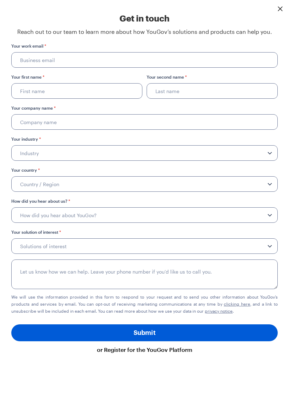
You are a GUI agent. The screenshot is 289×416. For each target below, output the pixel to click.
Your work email (28, 45)
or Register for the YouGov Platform (144, 349)
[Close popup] (280, 9)
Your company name (33, 107)
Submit (145, 333)
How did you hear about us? (40, 200)
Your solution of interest (36, 232)
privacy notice (219, 310)
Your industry (26, 138)
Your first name (27, 76)
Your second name (167, 76)
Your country (25, 169)
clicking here (237, 303)
